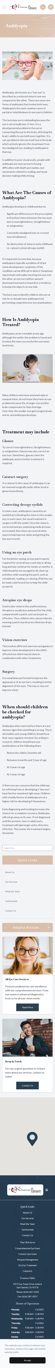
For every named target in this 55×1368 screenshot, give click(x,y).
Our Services (11, 881)
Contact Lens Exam (27, 1254)
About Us (9, 872)
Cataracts (27, 1271)
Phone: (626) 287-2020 (27, 1292)
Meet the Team (12, 891)
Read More (27, 1007)
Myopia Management (27, 1259)
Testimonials (11, 901)
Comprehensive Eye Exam (27, 1248)
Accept (27, 1360)
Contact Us (10, 910)
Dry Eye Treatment (27, 1265)
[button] (4, 7)
